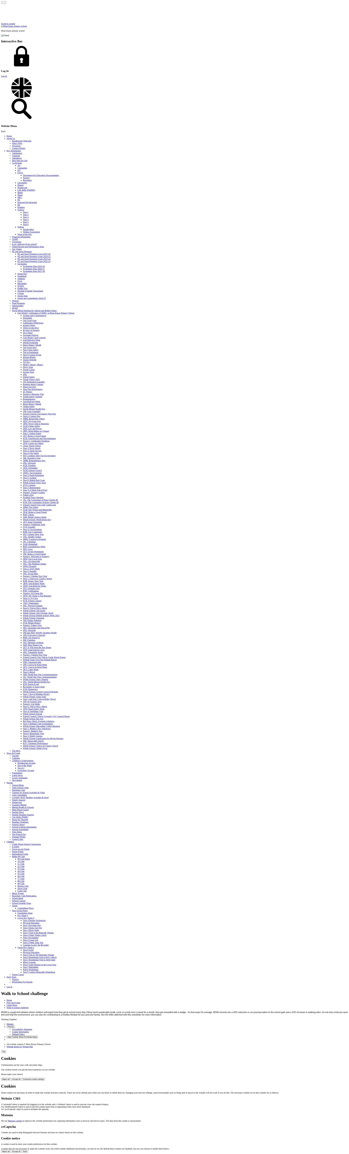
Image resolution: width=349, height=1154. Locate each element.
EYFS (20, 173)
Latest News (17, 775)
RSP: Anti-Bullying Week (34, 547)
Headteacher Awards (26, 763)
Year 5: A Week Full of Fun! (35, 490)
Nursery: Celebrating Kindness (36, 441)
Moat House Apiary (20, 810)
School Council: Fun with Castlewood (39, 505)
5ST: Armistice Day (31, 588)
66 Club (20, 876)
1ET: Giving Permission (33, 551)
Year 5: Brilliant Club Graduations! (38, 724)
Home (9, 136)
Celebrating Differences (33, 323)
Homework (22, 187)
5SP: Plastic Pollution (32, 620)
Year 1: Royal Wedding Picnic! (36, 694)
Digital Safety (29, 377)
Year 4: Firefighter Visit (33, 711)
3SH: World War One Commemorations (40, 674)
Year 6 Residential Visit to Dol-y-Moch (40, 957)
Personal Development (27, 202)
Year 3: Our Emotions (32, 529)
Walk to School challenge (17, 1007)
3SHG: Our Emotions (32, 473)
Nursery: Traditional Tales (34, 524)
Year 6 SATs (28, 950)
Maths (20, 192)
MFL (19, 197)
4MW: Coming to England (34, 539)
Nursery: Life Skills (31, 704)
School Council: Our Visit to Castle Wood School (44, 657)
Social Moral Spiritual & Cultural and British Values (34, 310)
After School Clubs (20, 788)
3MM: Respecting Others (34, 419)
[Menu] (3, 2)
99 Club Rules (23, 859)
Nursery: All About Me (33, 593)
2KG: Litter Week (30, 669)
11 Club (20, 864)
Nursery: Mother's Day (33, 731)
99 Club (20, 883)
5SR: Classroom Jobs (32, 662)
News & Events (13, 753)
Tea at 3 (20, 768)
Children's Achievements (22, 760)
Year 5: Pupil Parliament (33, 475)
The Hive (16, 751)
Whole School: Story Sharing (35, 679)
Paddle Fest (22, 288)
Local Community (20, 778)
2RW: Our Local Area (32, 559)
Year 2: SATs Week (31, 569)
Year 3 (25, 217)
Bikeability (22, 283)
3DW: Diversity (30, 566)
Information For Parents (22, 982)
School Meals (18, 785)
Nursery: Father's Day (32, 625)
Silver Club (22, 888)
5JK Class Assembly (32, 411)
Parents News (18, 812)
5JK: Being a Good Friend (34, 554)
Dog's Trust (28, 367)
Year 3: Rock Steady (32, 448)
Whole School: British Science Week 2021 (41, 615)
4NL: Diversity (29, 463)
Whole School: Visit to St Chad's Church (40, 746)
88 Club (20, 881)
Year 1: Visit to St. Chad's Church (37, 578)
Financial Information (21, 237)
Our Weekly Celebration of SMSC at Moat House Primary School (45, 313)
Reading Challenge (20, 822)
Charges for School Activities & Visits (28, 792)
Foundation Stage (25, 913)
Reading (21, 207)
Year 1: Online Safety (32, 433)
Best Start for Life (19, 160)
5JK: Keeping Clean (31, 458)
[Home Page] (14, 26)
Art (18, 165)
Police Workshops (30, 969)
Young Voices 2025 (31, 379)
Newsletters (17, 780)
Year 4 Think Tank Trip (33, 942)
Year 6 (25, 224)
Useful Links (17, 839)
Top (3, 1052)
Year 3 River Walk (31, 930)
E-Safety (15, 847)
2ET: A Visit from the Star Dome (37, 647)
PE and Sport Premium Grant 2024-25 (33, 256)
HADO (20, 286)
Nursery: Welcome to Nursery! (36, 556)
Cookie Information (20, 1032)
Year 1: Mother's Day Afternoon (37, 728)
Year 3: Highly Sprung (32, 736)
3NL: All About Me (31, 561)
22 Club (20, 866)
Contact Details (18, 148)
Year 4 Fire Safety (30, 350)
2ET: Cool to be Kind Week (35, 667)
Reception (27, 180)
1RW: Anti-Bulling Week (34, 583)
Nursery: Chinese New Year (35, 576)
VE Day (26, 362)
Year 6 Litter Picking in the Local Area (39, 965)
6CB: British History (32, 623)
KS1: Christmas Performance (35, 743)
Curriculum (17, 163)
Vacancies (16, 146)
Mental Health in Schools (23, 807)
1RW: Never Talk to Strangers (36, 424)
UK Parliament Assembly (34, 382)
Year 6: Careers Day (31, 416)
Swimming (22, 264)
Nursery (26, 178)
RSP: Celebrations (31, 591)
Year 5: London (29, 478)
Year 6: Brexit (29, 672)
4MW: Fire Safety (30, 507)
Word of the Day (24, 234)
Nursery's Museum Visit (33, 394)
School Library (18, 824)
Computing (22, 168)
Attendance (17, 158)
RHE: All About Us (31, 637)
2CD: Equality (29, 527)
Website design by (20, 1047)
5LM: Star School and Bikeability (37, 510)
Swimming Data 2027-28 (34, 271)
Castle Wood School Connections (26, 844)
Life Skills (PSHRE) (26, 190)
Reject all (6, 1079)
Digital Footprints (30, 342)
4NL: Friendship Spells (33, 652)
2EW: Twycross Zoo (32, 421)
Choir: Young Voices (32, 446)
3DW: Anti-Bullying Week (34, 586)
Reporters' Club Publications (24, 896)
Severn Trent (28, 372)
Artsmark (16, 156)
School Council (18, 901)
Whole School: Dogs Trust (34, 483)
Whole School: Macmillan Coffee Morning (41, 726)
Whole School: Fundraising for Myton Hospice (43, 738)
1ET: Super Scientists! (32, 522)
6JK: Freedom (29, 640)
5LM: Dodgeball (30, 544)
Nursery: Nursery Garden (34, 492)
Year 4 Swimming (30, 938)
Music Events (18, 893)
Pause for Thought (20, 819)
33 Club (20, 869)
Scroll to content (8, 24)
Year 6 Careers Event (32, 355)
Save (25, 1151)
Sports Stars (22, 296)
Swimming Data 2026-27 (34, 269)
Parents (10, 783)
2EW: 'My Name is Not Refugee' (37, 596)
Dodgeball (21, 276)
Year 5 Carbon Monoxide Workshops (39, 972)
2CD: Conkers (29, 485)
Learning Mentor (19, 805)
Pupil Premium (18, 303)
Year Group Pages (20, 910)
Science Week (29, 325)
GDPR (15, 239)
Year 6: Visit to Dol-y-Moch (35, 608)
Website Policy (18, 1034)
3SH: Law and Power (32, 428)
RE (18, 205)
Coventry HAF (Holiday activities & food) (30, 797)
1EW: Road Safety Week (33, 709)
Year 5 (25, 222)
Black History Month (32, 345)
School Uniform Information (24, 827)
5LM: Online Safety (31, 426)
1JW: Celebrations (31, 603)
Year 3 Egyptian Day (32, 925)
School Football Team (21, 903)
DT (18, 170)
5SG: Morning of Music (33, 642)
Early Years (11, 977)
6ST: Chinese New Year (33, 534)
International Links (20, 854)
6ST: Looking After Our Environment (39, 456)
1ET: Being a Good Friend (34, 436)
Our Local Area (29, 320)
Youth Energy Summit (32, 397)
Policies (15, 301)
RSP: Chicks (28, 515)
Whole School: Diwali (32, 714)
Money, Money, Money (33, 365)
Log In (4, 76)
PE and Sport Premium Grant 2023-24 (33, 259)
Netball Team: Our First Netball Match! (40, 660)
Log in (9, 987)
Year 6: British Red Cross (34, 480)
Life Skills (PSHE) (20, 817)
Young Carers (29, 369)
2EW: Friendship (30, 468)
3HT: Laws (28, 549)
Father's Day (28, 495)
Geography (22, 183)
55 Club (20, 874)
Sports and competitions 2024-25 (31, 298)
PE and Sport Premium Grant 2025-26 (33, 254)
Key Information (14, 151)
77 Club (20, 878)
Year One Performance (33, 389)
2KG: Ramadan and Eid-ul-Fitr (36, 628)
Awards (15, 756)
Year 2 (25, 215)
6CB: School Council (32, 601)
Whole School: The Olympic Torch (38, 613)
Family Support (18, 800)
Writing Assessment (31, 232)
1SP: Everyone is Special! (34, 635)
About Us (11, 138)
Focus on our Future (20, 849)
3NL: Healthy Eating (32, 537)
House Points (17, 851)
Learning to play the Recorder (36, 945)
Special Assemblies (20, 829)
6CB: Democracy (30, 689)
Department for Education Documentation (41, 175)
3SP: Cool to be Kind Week (35, 665)
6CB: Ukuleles (29, 465)
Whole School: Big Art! (33, 719)
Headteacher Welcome (21, 141)
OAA (19, 281)
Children (10, 842)
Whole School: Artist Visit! (34, 697)
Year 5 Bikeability (30, 967)
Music (20, 195)
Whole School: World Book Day (37, 519)
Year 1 (25, 212)
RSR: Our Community (32, 532)
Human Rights (29, 357)
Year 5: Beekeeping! (31, 487)
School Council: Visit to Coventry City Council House (46, 716)
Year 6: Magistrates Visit (33, 733)
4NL (25, 374)
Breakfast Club (18, 790)
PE (18, 200)
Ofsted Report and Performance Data (28, 246)
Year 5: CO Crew (30, 598)
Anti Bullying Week (31, 340)
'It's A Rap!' (28, 333)
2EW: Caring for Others (33, 443)
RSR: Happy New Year (33, 581)
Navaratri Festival (30, 335)
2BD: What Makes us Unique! (36, 431)
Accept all (16, 1079)
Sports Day (22, 274)
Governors (16, 242)
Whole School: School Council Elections (40, 692)
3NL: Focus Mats (30, 574)
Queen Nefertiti (29, 360)
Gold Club (22, 891)
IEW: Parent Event (31, 684)
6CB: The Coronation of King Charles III (41, 502)
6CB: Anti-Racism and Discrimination (39, 438)
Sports (14, 906)
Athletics (21, 278)
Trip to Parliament (30, 352)
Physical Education (31, 923)
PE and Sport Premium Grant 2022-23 (33, 261)
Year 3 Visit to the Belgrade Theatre (38, 933)
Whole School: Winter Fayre (35, 748)
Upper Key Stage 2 (25, 947)
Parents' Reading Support (23, 815)
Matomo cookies (15, 1121)
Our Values (17, 249)
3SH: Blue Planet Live (32, 645)
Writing (20, 227)
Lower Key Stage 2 (25, 918)
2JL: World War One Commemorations (40, 677)
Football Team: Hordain (33, 497)
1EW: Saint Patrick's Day (34, 650)
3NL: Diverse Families (33, 606)
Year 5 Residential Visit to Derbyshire (39, 960)
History (20, 185)
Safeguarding (17, 306)
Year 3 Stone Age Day (32, 928)
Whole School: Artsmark (33, 618)
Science (20, 210)
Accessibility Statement (22, 1029)
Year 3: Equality (30, 571)
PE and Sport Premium (22, 251)
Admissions (17, 153)
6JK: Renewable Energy (33, 741)
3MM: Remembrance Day (34, 460)
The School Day (19, 834)
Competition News (25, 908)
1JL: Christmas (29, 542)
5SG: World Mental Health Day (36, 682)
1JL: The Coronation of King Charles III (40, 500)
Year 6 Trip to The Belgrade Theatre (38, 955)
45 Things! (27, 392)
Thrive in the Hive (31, 328)
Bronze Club (22, 886)
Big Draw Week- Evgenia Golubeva (38, 721)
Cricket (20, 293)
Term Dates (17, 832)
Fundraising (17, 773)
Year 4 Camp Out (30, 940)
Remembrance (29, 399)
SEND (15, 308)
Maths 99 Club (18, 856)
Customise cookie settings (33, 1079)
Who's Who (17, 143)
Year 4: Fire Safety (31, 453)
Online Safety (29, 406)
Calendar (16, 758)
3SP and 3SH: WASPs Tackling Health (40, 633)
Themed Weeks (18, 837)
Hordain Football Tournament (30, 291)
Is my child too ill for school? (24, 244)
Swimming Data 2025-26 (34, 266)
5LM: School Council (32, 470)
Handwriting (28, 229)
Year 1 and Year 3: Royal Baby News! (39, 699)
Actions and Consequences (34, 315)
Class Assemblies (19, 795)
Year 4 (25, 219)
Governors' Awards (25, 770)
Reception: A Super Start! (34, 687)
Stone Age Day (29, 387)
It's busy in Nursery (31, 330)
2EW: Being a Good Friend (35, 512)
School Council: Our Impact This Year (39, 414)
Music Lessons (29, 962)
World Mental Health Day (34, 409)
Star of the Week (24, 765)
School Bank (17, 898)
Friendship (27, 318)
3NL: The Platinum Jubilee (34, 564)
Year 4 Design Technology (34, 920)
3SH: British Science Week (34, 517)
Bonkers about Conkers (33, 384)
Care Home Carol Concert (34, 337)
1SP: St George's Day (32, 701)
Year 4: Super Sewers (32, 451)
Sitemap (10, 1024)
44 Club (20, 871)
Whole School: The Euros (34, 610)
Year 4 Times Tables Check (34, 935)
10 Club (20, 861)
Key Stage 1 (22, 915)
